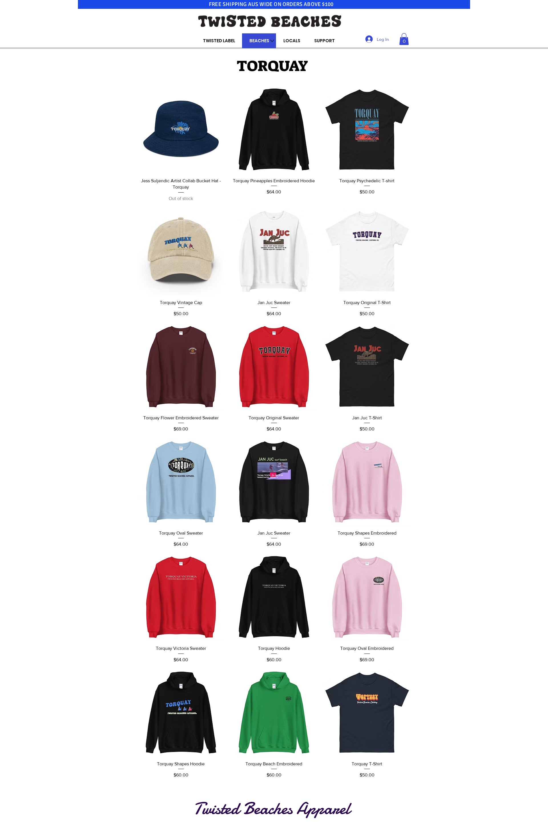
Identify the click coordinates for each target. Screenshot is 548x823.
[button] (404, 39)
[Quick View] (181, 129)
